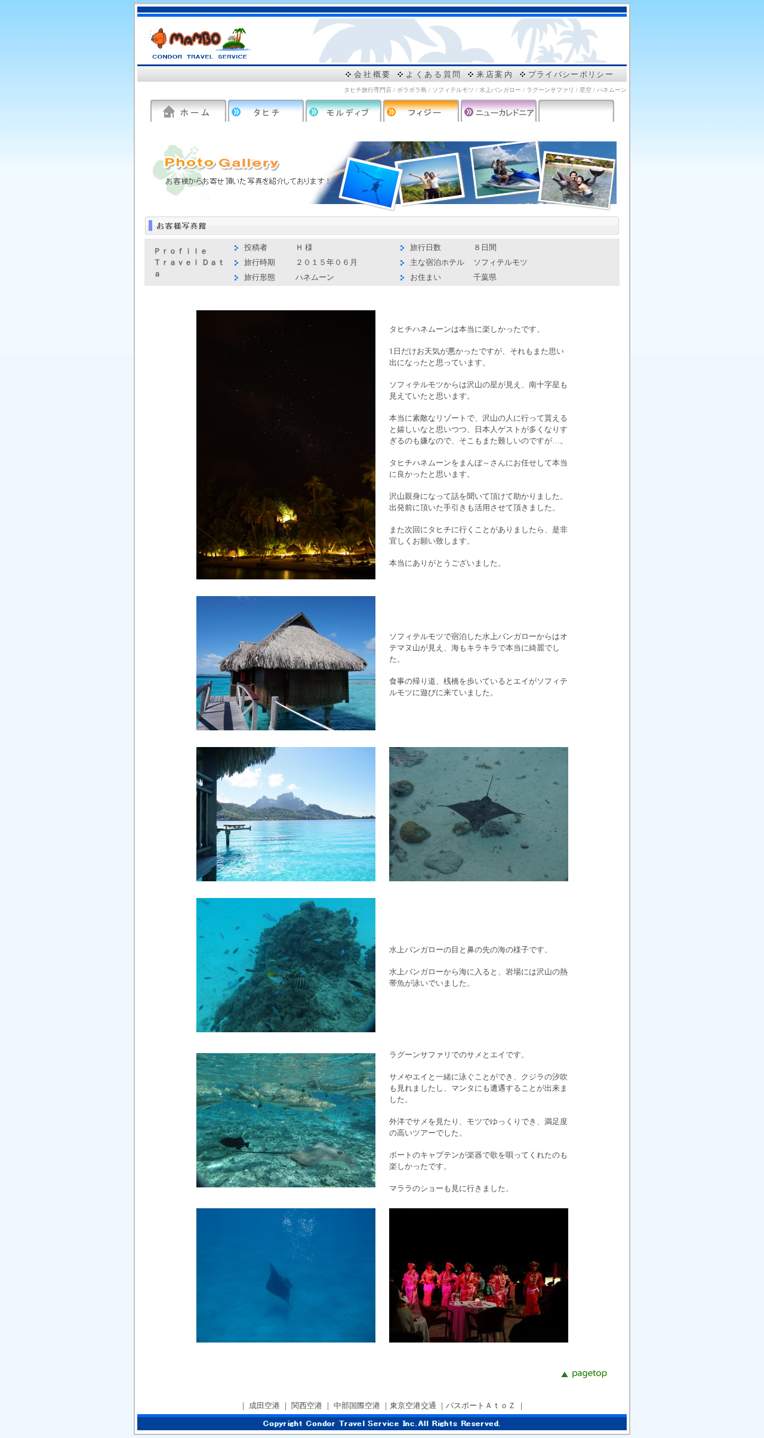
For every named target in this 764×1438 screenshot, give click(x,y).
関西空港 (306, 1405)
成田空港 (264, 1405)
